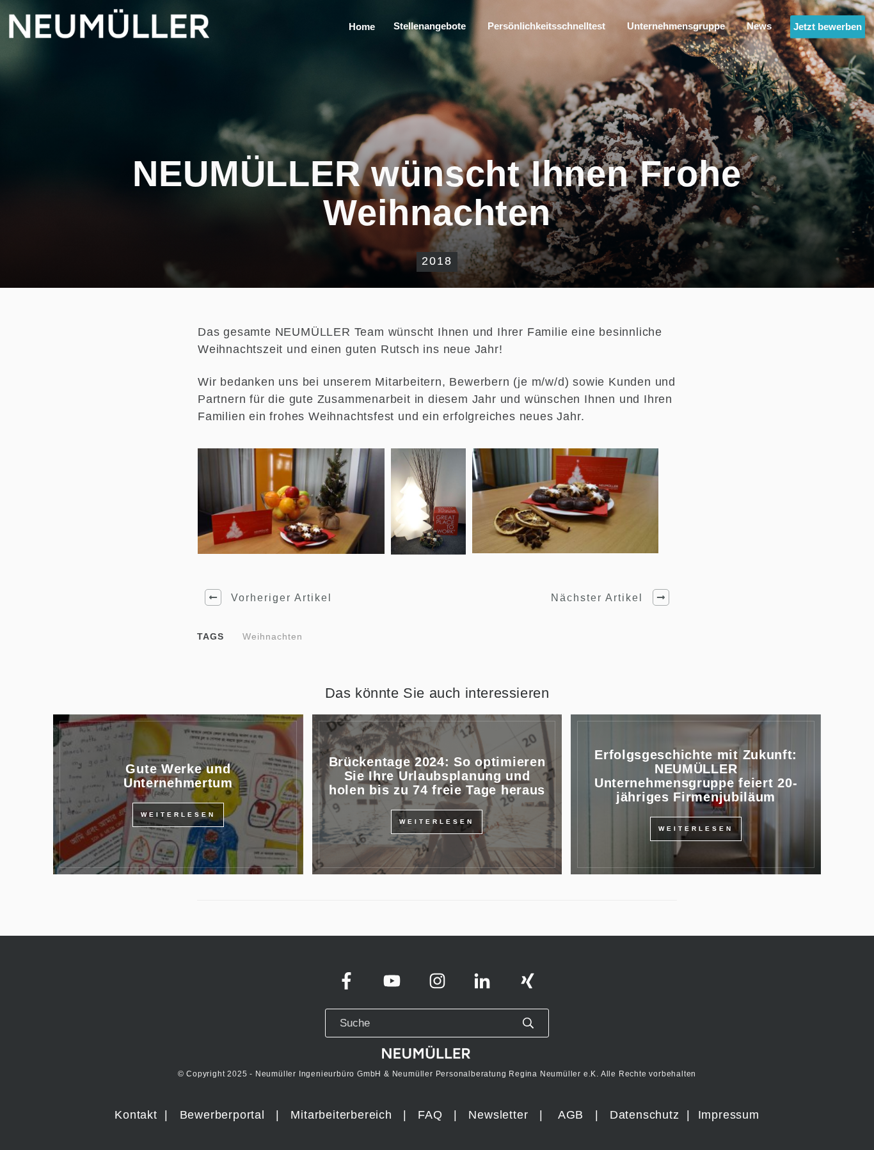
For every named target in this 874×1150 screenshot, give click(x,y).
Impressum (728, 1114)
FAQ (430, 1114)
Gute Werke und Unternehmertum (178, 776)
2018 (437, 261)
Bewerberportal (222, 1114)
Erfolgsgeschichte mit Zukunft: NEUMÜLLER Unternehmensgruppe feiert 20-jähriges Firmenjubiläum (695, 776)
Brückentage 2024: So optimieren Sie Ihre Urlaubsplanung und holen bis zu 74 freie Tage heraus (437, 776)
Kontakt (136, 1114)
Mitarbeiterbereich (342, 1114)
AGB (571, 1114)
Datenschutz (646, 1114)
